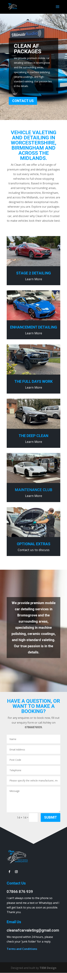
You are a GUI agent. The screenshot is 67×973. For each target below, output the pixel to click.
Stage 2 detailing (33, 273)
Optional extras (33, 544)
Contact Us (23, 101)
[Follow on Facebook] (9, 871)
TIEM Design (48, 968)
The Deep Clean (33, 436)
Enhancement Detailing (33, 327)
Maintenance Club (33, 490)
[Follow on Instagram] (16, 871)
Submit (50, 817)
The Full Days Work (33, 381)
